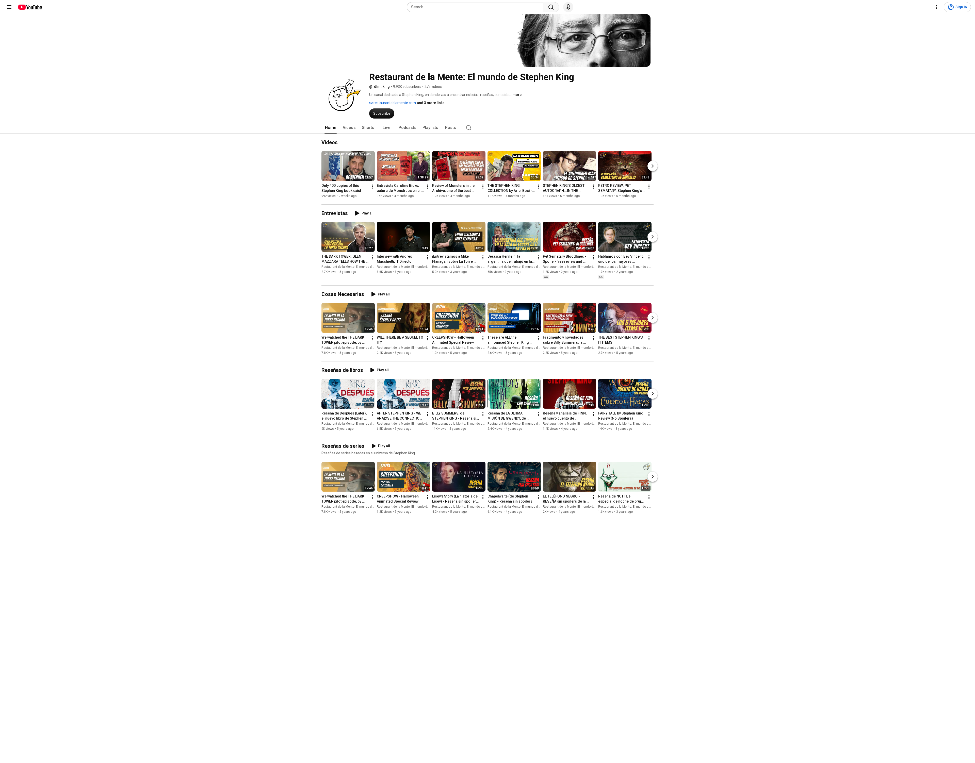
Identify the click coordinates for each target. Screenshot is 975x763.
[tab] (330, 128)
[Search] (551, 7)
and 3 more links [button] (431, 103)
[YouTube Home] (29, 7)
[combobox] (476, 7)
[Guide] (9, 7)
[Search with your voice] (568, 7)
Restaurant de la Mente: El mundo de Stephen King (357, 267)
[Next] (652, 166)
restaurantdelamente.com (394, 103)
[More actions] (372, 186)
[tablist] (487, 128)
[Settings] (937, 7)
